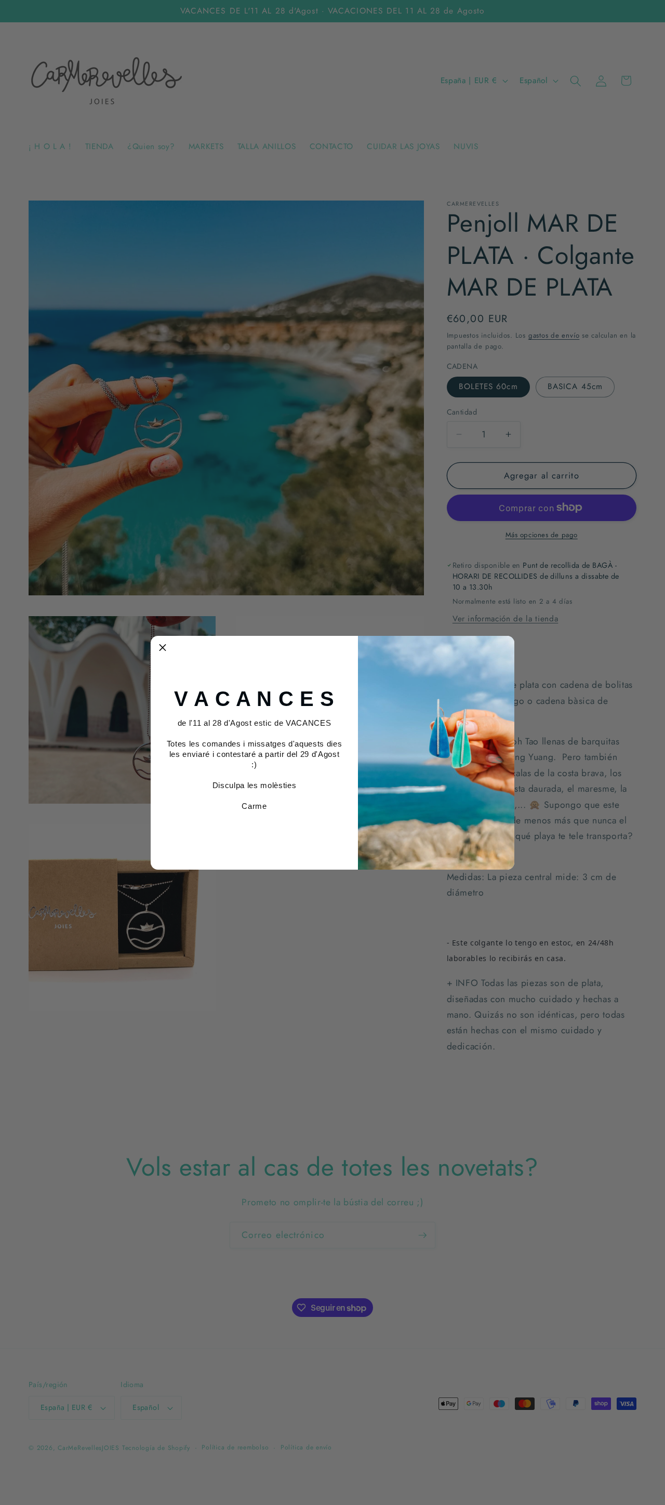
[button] (162, 648)
